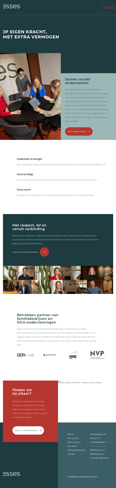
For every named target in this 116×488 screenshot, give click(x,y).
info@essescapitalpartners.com (82, 477)
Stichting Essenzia (76, 450)
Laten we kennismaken (26, 430)
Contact (71, 454)
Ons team (72, 446)
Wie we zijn (73, 438)
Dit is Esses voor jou (77, 131)
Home (70, 434)
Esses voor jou (74, 442)
